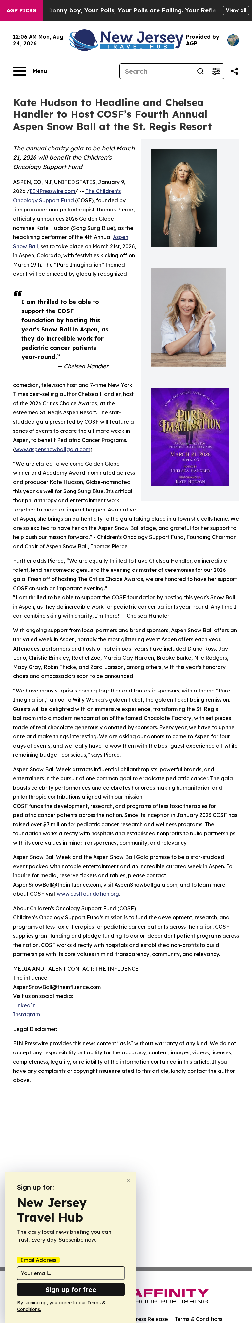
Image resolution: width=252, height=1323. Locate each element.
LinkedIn (24, 1005)
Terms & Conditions (198, 1319)
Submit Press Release (141, 1319)
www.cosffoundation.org (88, 894)
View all (236, 10)
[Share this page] (234, 71)
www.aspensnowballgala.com (52, 449)
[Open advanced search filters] (216, 71)
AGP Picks (21, 10)
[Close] (128, 1180)
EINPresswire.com (52, 191)
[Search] (200, 71)
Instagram (26, 1014)
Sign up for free (71, 1289)
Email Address (38, 1260)
